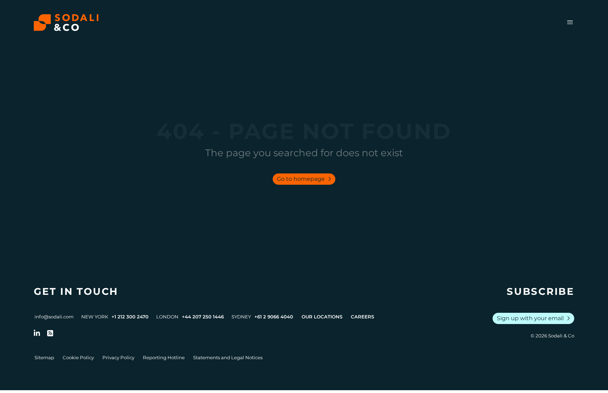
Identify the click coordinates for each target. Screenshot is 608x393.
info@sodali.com (54, 316)
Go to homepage (305, 179)
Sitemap (44, 357)
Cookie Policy (78, 357)
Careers (362, 316)
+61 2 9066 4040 (273, 316)
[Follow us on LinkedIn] (37, 333)
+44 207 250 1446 (203, 316)
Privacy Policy (118, 357)
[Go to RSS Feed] (50, 333)
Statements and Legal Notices (227, 357)
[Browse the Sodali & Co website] (66, 22)
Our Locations (322, 316)
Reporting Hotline (164, 357)
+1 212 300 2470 (130, 316)
